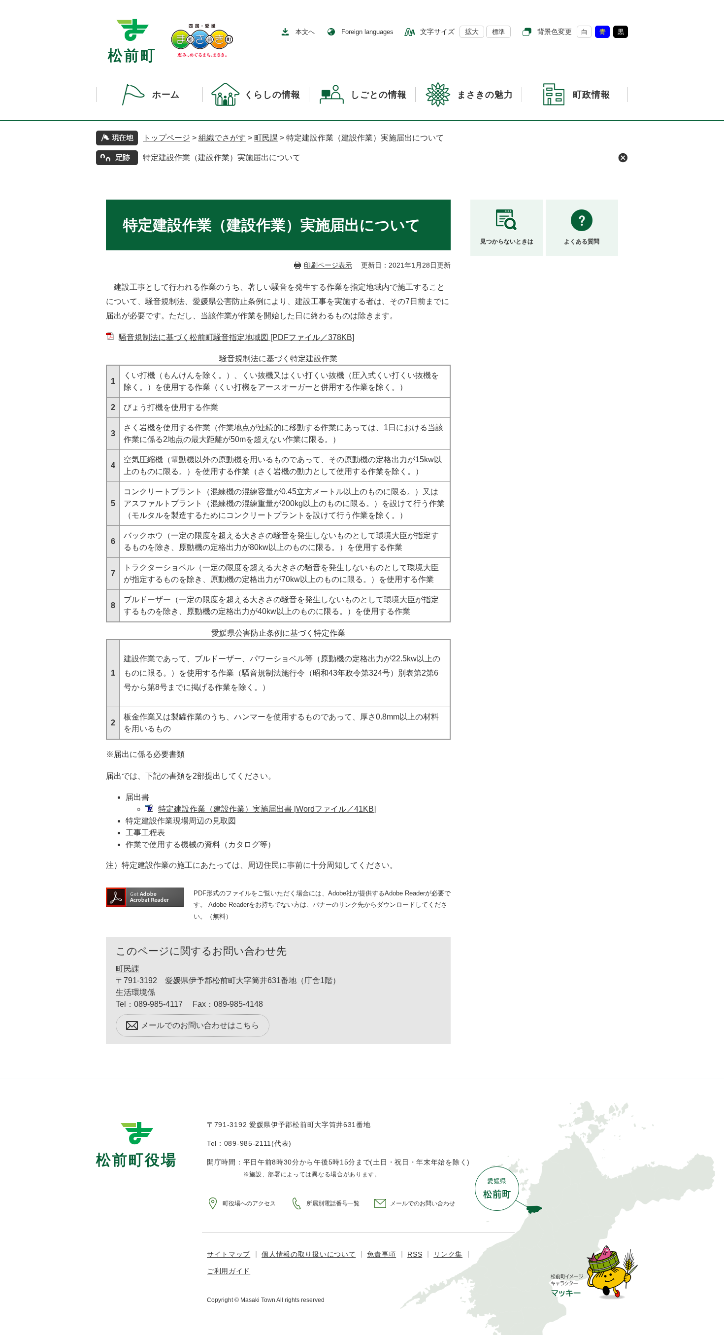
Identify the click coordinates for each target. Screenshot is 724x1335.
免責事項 (381, 1254)
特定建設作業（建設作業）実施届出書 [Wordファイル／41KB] (267, 809)
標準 (498, 31)
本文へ (305, 31)
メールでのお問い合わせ (422, 1203)
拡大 (472, 31)
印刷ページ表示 (328, 265)
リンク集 (447, 1254)
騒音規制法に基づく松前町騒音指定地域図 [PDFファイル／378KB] (236, 337)
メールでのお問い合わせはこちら (200, 1025)
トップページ (166, 138)
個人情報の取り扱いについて (309, 1254)
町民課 (266, 138)
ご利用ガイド (228, 1271)
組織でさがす (222, 138)
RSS (414, 1254)
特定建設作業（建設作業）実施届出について (221, 157)
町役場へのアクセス (249, 1203)
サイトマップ (228, 1254)
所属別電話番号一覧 (333, 1203)
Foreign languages (367, 31)
